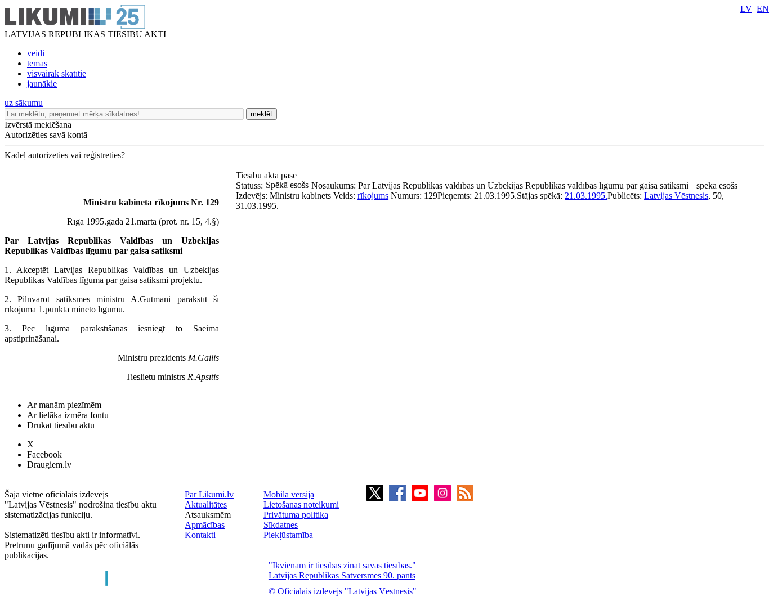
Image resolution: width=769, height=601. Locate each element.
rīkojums (372, 195)
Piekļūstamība (288, 535)
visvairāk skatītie (56, 73)
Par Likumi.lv (209, 494)
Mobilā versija (288, 494)
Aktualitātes (206, 504)
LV (746, 9)
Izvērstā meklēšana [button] (38, 124)
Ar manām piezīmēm (64, 405)
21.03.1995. (586, 195)
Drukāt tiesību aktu (61, 425)
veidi (35, 53)
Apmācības (205, 525)
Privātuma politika (295, 514)
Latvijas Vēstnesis (676, 195)
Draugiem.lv (49, 464)
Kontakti (200, 535)
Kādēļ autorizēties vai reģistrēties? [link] (65, 155)
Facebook (44, 454)
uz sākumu (24, 102)
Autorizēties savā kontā (46, 135)
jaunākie (42, 83)
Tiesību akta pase (267, 175)
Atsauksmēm (208, 514)
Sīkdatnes (280, 525)
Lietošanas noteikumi (301, 504)
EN (763, 9)
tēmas (37, 63)
